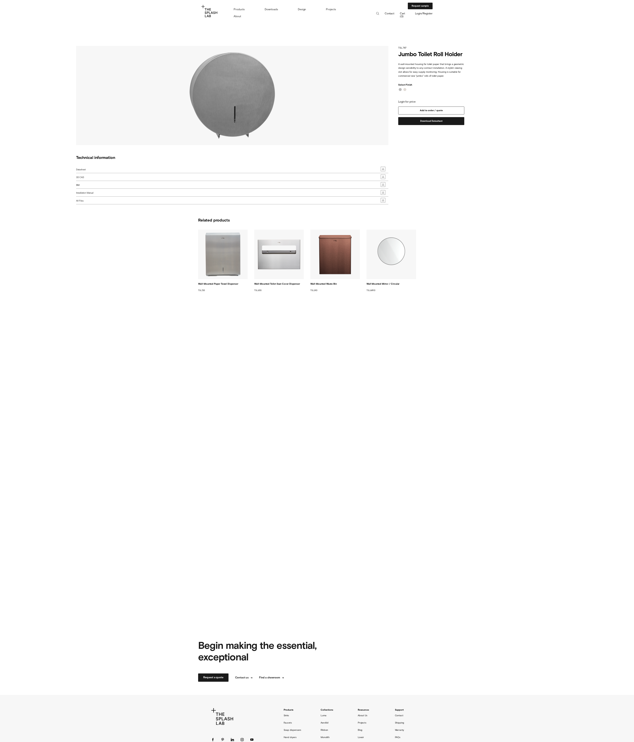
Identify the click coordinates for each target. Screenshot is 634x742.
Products (239, 9)
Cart (402, 13)
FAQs (397, 737)
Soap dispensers (292, 730)
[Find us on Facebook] (212, 739)
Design (302, 9)
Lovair (361, 737)
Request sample (420, 5)
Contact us (242, 677)
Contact (389, 13)
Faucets (288, 722)
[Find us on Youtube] (251, 739)
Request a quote (213, 677)
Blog (360, 730)
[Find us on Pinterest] (222, 739)
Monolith (325, 737)
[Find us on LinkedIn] (232, 739)
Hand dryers (290, 737)
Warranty (399, 730)
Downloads (271, 9)
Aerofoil (324, 722)
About (237, 16)
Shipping (399, 722)
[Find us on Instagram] (242, 739)
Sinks (286, 715)
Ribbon (324, 730)
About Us (362, 715)
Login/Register (424, 13)
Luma (323, 715)
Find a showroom (269, 677)
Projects (331, 9)
